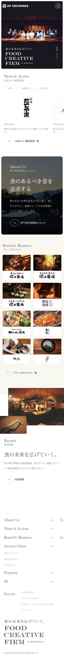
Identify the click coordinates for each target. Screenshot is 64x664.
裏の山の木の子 (11, 559)
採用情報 (19, 479)
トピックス (43, 88)
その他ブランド (10, 565)
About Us (12, 519)
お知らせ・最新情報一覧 (27, 141)
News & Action (16, 528)
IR (6, 581)
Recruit (9, 593)
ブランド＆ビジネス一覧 (25, 373)
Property (11, 572)
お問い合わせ (28, 592)
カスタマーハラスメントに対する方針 (37, 604)
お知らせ (26, 88)
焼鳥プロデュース (11, 553)
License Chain (15, 545)
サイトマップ (27, 610)
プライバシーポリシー (31, 598)
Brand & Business (18, 537)
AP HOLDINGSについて (25, 223)
